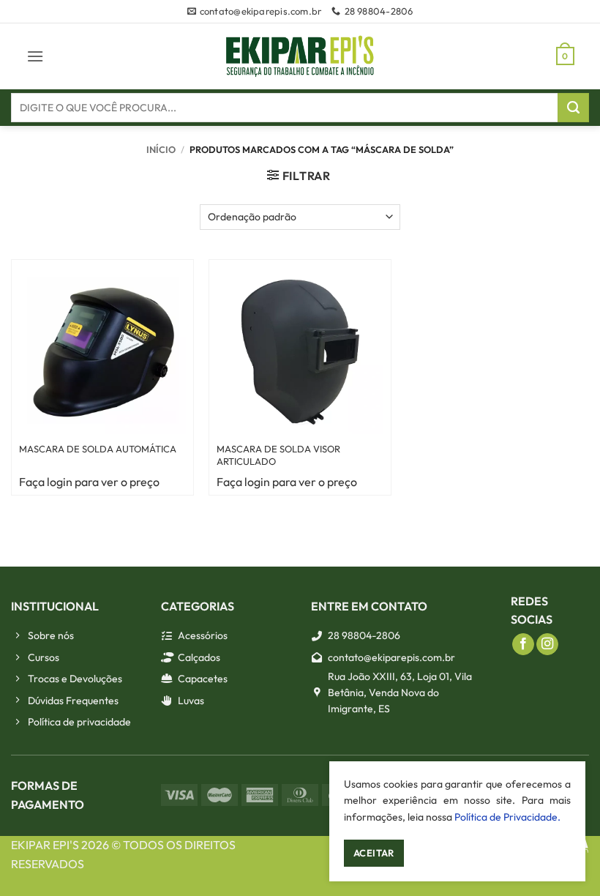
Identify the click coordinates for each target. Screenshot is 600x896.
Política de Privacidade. (507, 817)
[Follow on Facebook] (523, 644)
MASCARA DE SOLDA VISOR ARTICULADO (278, 455)
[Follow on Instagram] (547, 644)
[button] (35, 56)
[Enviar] (573, 107)
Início (161, 149)
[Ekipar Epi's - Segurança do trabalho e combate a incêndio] (300, 56)
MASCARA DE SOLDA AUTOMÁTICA (97, 449)
